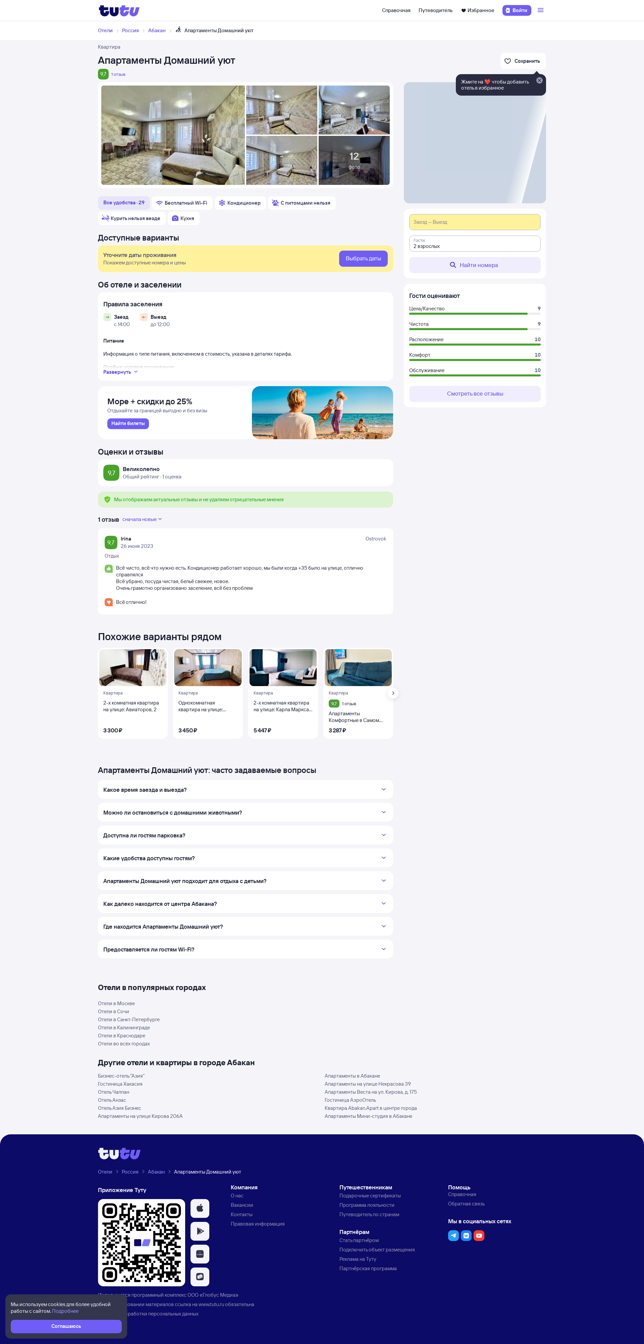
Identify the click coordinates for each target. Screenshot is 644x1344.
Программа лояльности (366, 1205)
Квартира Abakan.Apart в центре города (371, 1108)
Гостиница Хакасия (120, 1084)
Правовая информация (258, 1224)
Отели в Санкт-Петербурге (129, 1019)
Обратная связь (466, 1203)
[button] (200, 1208)
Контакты (242, 1214)
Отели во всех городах (124, 1043)
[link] (128, 423)
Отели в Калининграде (124, 1027)
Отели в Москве (116, 1003)
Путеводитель (436, 10)
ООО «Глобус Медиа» (212, 1295)
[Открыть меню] (541, 10)
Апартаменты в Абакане (352, 1076)
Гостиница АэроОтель (350, 1100)
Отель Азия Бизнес (119, 1108)
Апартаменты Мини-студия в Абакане (368, 1116)
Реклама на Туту (357, 1259)
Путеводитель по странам (369, 1214)
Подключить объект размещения (377, 1249)
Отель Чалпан (113, 1092)
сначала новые (139, 519)
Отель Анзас (112, 1100)
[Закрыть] (539, 81)
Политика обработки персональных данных (148, 1313)
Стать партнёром (359, 1240)
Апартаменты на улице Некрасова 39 (368, 1084)
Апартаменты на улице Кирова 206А (140, 1116)
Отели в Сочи (113, 1011)
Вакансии (242, 1205)
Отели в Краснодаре (121, 1035)
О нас (237, 1195)
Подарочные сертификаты (370, 1195)
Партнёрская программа (368, 1268)
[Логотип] (119, 10)
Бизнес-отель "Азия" (121, 1076)
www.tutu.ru (211, 1304)
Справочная (396, 10)
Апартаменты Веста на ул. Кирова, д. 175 (371, 1092)
